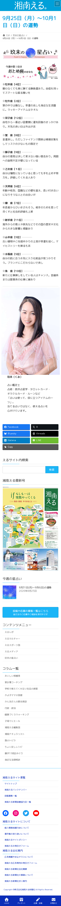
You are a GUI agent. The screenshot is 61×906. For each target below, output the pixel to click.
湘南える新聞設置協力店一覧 (18, 801)
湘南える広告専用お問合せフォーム (21, 863)
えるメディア (11, 651)
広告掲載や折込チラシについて (19, 856)
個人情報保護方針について (17, 827)
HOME (6, 903)
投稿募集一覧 (11, 795)
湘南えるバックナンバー (16, 789)
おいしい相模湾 (12, 675)
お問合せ (53, 903)
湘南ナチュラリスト (15, 734)
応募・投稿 (38, 903)
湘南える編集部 (12, 727)
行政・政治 (10, 708)
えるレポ (9, 632)
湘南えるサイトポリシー (16, 840)
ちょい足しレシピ (13, 746)
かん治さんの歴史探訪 (16, 701)
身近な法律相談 (12, 759)
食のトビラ (10, 740)
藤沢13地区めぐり (14, 753)
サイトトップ (11, 783)
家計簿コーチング (13, 682)
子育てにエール (12, 720)
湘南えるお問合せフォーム (17, 845)
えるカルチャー (12, 638)
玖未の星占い (11, 657)
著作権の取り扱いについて (17, 833)
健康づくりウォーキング (17, 714)
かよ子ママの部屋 (13, 695)
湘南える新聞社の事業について (19, 875)
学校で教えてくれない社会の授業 (21, 688)
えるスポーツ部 (12, 645)
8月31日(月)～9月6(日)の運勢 (35, 587)
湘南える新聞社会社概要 (16, 869)
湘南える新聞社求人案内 (16, 881)
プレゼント (21, 903)
